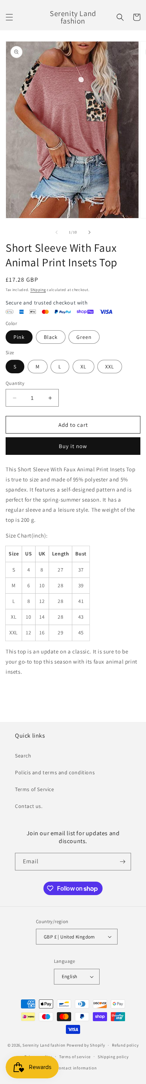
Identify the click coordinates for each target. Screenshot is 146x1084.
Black (51, 337)
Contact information (76, 1068)
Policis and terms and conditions (55, 772)
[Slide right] (89, 232)
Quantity (15, 383)
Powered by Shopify (86, 1045)
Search (23, 755)
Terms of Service (34, 789)
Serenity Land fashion (44, 1045)
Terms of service (75, 1056)
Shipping (38, 289)
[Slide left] (56, 232)
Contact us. (29, 806)
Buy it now (73, 446)
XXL (109, 366)
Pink (19, 337)
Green (84, 337)
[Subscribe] (122, 861)
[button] (9, 17)
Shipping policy (113, 1056)
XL (83, 366)
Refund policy (125, 1045)
